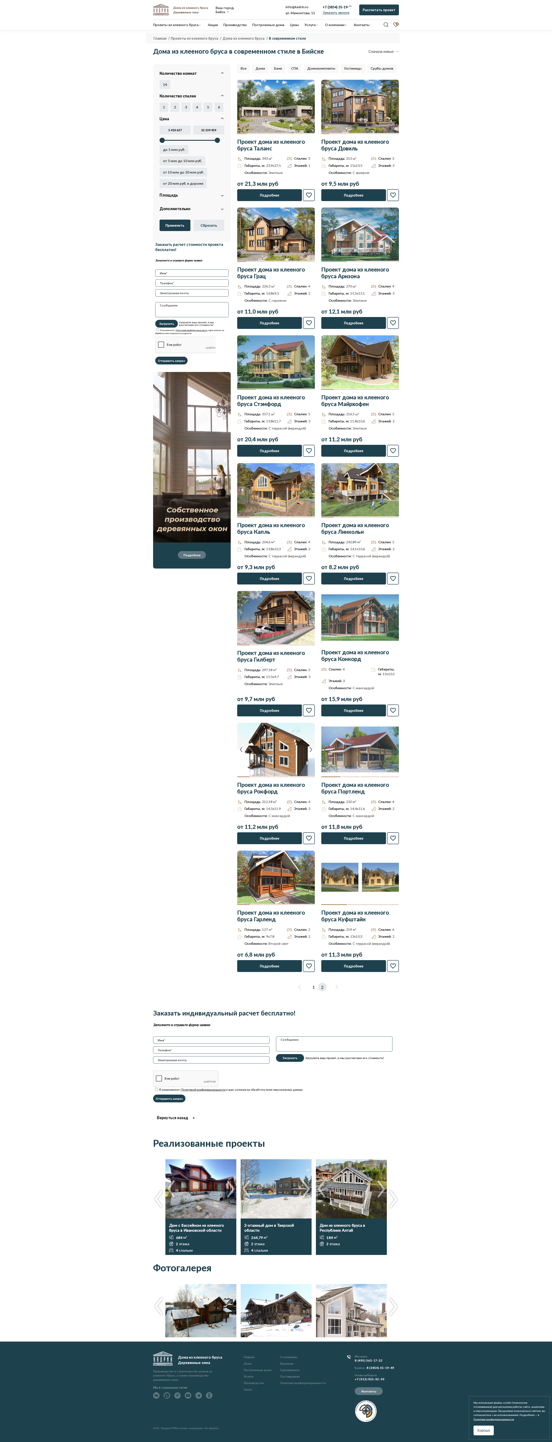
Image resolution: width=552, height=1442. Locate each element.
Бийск (220, 12)
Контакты (368, 1391)
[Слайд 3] (261, 133)
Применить (174, 225)
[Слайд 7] (300, 133)
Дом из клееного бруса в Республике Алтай (342, 1228)
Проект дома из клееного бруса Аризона (355, 273)
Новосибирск (366, 1375)
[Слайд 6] (290, 133)
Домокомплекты (321, 68)
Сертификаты (290, 1370)
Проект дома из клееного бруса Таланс (271, 145)
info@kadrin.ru (296, 7)
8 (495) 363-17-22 (369, 1360)
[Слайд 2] (251, 133)
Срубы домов (382, 68)
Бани (278, 68)
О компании (288, 1357)
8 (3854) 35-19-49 (380, 1367)
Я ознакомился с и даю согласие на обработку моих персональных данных (230, 1089)
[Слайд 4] (271, 133)
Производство (254, 1383)
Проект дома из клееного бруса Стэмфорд (271, 400)
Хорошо (483, 1430)
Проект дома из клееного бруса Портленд (355, 788)
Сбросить (209, 225)
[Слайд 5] (280, 133)
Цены (248, 1389)
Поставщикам (290, 1376)
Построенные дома (268, 25)
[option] (200, 1207)
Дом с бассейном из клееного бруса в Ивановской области (196, 1228)
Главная (249, 1357)
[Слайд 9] (395, 133)
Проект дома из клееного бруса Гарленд (271, 916)
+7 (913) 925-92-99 (369, 1379)
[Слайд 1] (241, 133)
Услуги (248, 1376)
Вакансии (286, 1363)
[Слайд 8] (310, 133)
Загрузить (166, 323)
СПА (294, 68)
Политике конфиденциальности (494, 1419)
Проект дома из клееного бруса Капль (271, 528)
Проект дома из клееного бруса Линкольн (355, 528)
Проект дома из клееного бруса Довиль (355, 145)
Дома (260, 68)
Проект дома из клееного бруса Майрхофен (355, 400)
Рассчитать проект (379, 10)
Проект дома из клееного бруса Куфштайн (355, 916)
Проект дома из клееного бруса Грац (271, 273)
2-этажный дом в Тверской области (269, 1228)
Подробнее (192, 555)
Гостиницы (353, 68)
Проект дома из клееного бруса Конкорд (355, 655)
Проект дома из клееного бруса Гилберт (271, 656)
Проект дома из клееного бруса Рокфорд (271, 788)
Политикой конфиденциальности (191, 330)
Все (243, 68)
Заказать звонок (336, 12)
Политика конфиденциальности (303, 1383)
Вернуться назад (172, 1117)
